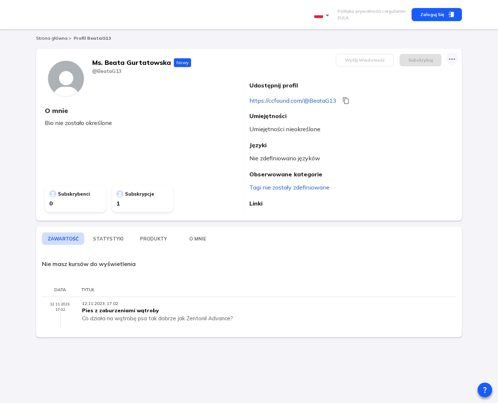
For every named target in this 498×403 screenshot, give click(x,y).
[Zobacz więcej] (452, 58)
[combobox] (323, 15)
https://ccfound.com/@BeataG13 (292, 100)
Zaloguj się (432, 14)
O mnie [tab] (197, 239)
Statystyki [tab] (108, 239)
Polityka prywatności (359, 11)
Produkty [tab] (153, 239)
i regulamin (393, 11)
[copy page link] (346, 100)
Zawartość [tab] (63, 239)
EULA (343, 17)
